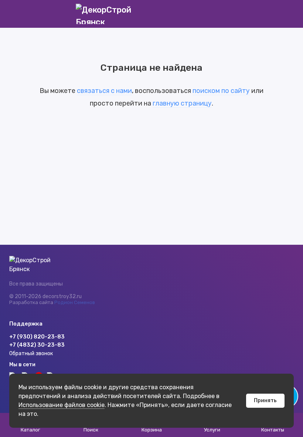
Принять (265, 400)
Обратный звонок (31, 353)
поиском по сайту (221, 91)
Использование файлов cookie (61, 404)
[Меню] (14, 14)
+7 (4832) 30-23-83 (37, 344)
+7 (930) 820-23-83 (37, 336)
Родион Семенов (74, 302)
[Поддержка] (289, 14)
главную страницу (182, 103)
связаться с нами (104, 91)
